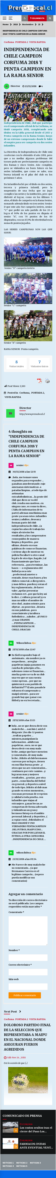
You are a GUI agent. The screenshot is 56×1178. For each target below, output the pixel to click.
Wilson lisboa (23, 643)
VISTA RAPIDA (37, 42)
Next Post (10, 1011)
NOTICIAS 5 (21, 1166)
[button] (24, 18)
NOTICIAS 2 (21, 1162)
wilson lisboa (23, 852)
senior (20, 465)
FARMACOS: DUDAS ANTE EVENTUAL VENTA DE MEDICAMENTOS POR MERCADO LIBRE (36, 1145)
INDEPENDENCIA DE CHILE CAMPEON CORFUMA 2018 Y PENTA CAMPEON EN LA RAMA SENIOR (27, 62)
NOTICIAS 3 (35, 1162)
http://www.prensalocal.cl (32, 414)
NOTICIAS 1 (8, 1162)
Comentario (16, 912)
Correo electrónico (20, 964)
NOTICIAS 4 (8, 1166)
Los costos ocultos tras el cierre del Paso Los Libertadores (36, 1129)
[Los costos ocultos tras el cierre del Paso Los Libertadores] (10, 1127)
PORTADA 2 (21, 42)
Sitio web (14, 979)
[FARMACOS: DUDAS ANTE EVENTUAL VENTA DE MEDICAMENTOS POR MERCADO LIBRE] (10, 1143)
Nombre (14, 950)
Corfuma (9, 42)
